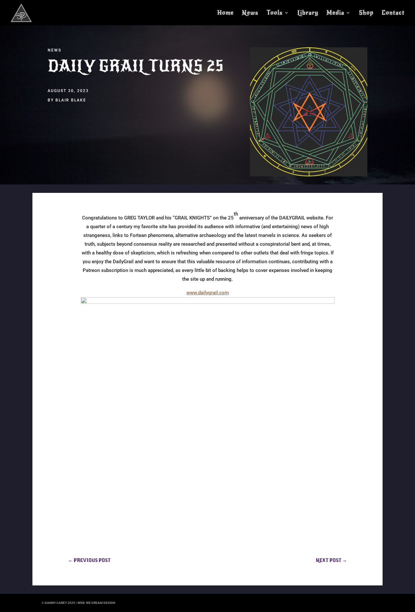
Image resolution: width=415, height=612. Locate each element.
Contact (393, 13)
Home (225, 13)
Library (307, 13)
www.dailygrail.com (207, 293)
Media (335, 13)
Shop (366, 13)
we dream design (100, 603)
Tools (275, 13)
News (250, 13)
